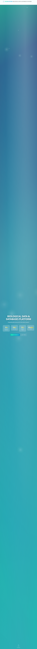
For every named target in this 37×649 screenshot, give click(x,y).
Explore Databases (15, 334)
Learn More (23, 334)
